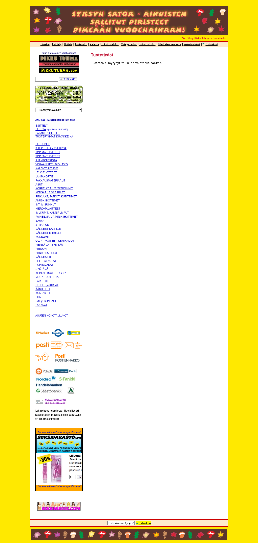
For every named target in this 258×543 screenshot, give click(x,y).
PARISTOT (42, 281)
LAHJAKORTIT (44, 176)
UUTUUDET (42, 144)
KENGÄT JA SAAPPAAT (50, 192)
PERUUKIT (42, 248)
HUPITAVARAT (44, 264)
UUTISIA (40, 129)
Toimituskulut (147, 44)
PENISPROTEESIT (47, 252)
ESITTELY (41, 125)
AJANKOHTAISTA (46, 160)
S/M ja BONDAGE (46, 301)
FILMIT (39, 297)
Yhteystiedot (129, 44)
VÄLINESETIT (44, 256)
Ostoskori (212, 44)
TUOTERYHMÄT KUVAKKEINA (54, 136)
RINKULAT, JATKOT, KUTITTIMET (56, 196)
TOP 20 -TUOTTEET (47, 152)
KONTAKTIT (42, 293)
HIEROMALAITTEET (47, 208)
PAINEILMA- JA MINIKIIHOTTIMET (56, 216)
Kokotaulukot (192, 44)
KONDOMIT (42, 236)
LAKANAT (41, 305)
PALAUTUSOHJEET (47, 133)
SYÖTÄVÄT (42, 268)
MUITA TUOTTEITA (47, 277)
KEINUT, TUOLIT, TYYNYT (51, 273)
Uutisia (68, 44)
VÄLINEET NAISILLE (48, 228)
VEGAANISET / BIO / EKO (51, 164)
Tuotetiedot (219, 38)
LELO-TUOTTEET (46, 172)
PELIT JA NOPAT (45, 260)
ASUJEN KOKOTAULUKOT (51, 315)
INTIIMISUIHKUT (45, 204)
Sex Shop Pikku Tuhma (195, 38)
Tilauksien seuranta (169, 44)
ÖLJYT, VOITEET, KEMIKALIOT (54, 240)
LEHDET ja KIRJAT (46, 285)
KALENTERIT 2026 (46, 168)
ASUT (39, 184)
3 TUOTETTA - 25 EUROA (51, 148)
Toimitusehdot (110, 44)
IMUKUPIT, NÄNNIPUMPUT (52, 212)
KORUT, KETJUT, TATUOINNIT (54, 188)
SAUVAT (40, 220)
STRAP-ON (42, 224)
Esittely (56, 44)
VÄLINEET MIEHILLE (48, 232)
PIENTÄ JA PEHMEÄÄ (49, 244)
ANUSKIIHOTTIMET (47, 200)
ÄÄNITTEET (42, 289)
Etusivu (45, 44)
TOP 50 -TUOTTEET (47, 156)
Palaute (94, 44)
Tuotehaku (81, 44)
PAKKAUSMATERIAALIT (50, 180)
